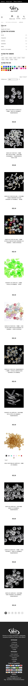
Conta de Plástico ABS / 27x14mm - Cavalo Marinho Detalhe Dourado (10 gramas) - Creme (14, 197)
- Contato (14, 649)
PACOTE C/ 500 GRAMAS (6, 49)
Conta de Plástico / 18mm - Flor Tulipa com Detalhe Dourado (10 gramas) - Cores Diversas (14, 327)
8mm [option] (6, 460)
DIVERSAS (3, 40)
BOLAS (2, 35)
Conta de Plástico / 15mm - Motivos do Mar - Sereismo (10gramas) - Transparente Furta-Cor (14, 155)
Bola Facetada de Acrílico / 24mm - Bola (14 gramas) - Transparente (14, 111)
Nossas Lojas (9, 1)
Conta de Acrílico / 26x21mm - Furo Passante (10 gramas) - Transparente (14, 594)
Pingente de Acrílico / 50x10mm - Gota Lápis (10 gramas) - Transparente (14, 414)
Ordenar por (4, 79)
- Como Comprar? (14, 654)
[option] (6, 455)
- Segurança (14, 657)
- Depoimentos (14, 647)
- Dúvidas (14, 661)
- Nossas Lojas (14, 644)
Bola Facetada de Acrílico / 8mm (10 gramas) (14, 464)
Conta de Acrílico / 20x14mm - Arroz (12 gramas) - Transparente (14, 508)
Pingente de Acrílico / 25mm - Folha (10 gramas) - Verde (14, 283)
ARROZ (2, 46)
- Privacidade (14, 659)
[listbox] (14, 456)
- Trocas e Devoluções (14, 656)
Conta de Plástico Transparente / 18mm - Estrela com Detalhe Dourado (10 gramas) (14, 370)
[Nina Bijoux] (14, 8)
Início (2, 22)
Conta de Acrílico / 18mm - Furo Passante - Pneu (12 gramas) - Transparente (14, 551)
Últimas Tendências (18, 1)
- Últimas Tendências (14, 646)
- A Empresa (14, 642)
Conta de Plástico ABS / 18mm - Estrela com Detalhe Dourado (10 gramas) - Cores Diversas (14, 241)
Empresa (3, 1)
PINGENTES (3, 38)
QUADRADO (3, 43)
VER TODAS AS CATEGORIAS (11, 22)
